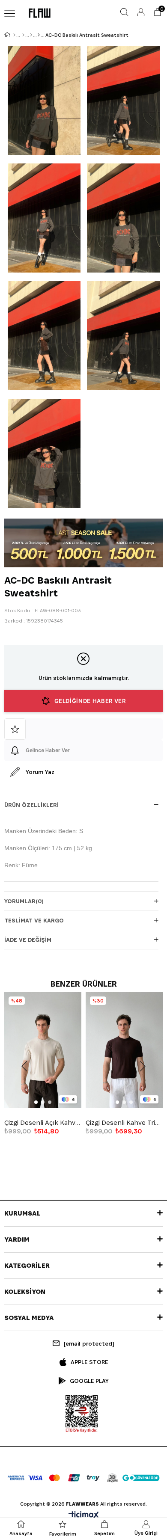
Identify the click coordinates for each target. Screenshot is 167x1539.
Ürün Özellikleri (31, 805)
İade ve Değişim (27, 939)
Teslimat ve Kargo (34, 920)
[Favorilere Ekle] (83, 729)
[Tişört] (39, 35)
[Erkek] (23, 35)
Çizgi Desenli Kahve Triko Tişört (124, 1122)
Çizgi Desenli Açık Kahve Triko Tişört (42, 1122)
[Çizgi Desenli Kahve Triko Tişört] (124, 1050)
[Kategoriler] (31, 35)
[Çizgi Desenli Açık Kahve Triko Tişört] (42, 1050)
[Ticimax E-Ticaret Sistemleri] (84, 1515)
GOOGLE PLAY (89, 1381)
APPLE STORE (89, 1362)
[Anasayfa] (14, 35)
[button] (36, 1102)
